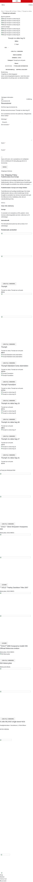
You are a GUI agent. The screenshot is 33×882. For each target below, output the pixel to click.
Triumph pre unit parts (9, 13)
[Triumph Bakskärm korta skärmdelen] (11, 354)
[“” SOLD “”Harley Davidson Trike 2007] (15, 545)
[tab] (8, 66)
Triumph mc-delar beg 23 (10, 403)
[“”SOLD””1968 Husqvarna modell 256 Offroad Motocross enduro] (15, 603)
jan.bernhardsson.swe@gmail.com (13, 766)
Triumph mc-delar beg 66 (10, 422)
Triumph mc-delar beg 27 (10, 439)
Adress (4, 837)
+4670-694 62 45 (8, 769)
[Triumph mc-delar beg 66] (8, 411)
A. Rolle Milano (22, 725)
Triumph (4, 286)
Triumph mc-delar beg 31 (10, 458)
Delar (19, 11)
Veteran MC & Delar (10, 11)
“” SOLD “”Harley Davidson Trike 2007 (14, 587)
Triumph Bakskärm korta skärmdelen (14, 366)
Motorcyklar (3, 532)
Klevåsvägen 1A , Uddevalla (11, 763)
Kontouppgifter (6, 832)
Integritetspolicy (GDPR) (8, 789)
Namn (3, 143)
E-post (3, 150)
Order (3, 834)
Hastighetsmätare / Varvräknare (8, 725)
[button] (8, 283)
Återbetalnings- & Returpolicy (10, 792)
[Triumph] (16, 244)
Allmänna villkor (6, 786)
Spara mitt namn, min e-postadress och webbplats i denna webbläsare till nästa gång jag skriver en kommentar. (15, 161)
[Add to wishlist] (7, 280)
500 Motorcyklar (6, 663)
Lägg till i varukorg (17, 51)
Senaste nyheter (6, 809)
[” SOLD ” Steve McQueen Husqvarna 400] (15, 484)
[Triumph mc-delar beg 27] (8, 429)
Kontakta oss (5, 812)
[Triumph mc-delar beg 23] (8, 392)
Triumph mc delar (27, 11)
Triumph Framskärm (8, 385)
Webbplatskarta (6, 814)
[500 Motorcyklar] (5, 654)
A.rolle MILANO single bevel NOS (12, 722)
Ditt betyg (4, 119)
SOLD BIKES (10, 532)
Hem (2, 11)
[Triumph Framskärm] (7, 373)
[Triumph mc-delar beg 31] (8, 446)
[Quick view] (3, 280)
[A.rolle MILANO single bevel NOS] (15, 679)
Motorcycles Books (5, 667)
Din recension (5, 124)
